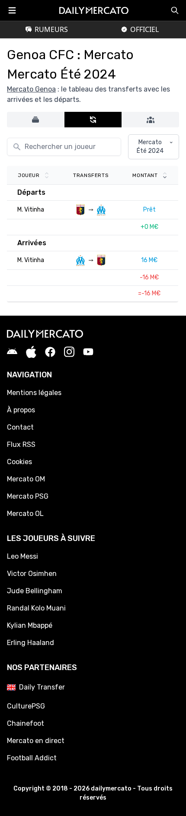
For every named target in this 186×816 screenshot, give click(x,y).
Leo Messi (22, 556)
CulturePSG (26, 706)
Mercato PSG (27, 496)
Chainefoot (25, 723)
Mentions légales (34, 393)
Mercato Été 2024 (150, 147)
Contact (20, 427)
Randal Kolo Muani (36, 608)
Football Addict (32, 758)
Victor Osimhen (32, 573)
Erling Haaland (30, 643)
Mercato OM (26, 479)
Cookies (19, 462)
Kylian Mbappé (29, 625)
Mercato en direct (35, 741)
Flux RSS (21, 444)
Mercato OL (25, 513)
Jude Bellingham (34, 591)
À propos (21, 410)
